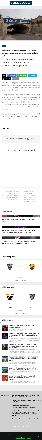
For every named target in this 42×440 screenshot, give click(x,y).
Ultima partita (8, 287)
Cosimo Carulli (7, 69)
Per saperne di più (20, 438)
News (4, 46)
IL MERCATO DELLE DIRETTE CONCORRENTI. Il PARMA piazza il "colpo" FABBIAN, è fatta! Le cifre (19, 231)
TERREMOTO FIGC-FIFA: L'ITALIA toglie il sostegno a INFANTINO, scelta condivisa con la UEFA (20, 242)
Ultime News (7, 320)
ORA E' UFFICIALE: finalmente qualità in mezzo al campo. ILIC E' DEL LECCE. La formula (22, 377)
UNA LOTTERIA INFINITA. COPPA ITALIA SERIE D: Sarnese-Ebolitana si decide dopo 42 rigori (23, 358)
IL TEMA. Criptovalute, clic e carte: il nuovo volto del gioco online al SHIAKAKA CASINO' (24, 369)
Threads (7, 79)
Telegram (33, 75)
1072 (5, 228)
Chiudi (29, 438)
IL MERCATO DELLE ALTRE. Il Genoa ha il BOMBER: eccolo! (22, 326)
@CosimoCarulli (18, 69)
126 (5, 217)
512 (5, 239)
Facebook (12, 75)
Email (16, 79)
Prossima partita (9, 257)
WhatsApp (23, 75)
